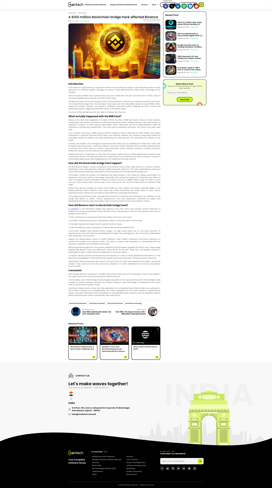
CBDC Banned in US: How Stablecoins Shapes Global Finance (189, 58)
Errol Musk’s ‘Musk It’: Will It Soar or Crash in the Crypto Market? (188, 70)
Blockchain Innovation (115, 303)
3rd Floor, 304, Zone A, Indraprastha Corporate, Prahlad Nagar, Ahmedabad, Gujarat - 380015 (101, 409)
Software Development (136, 465)
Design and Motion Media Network (123, 5)
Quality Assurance (134, 471)
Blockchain (83, 13)
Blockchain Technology (134, 303)
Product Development (135, 462)
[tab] (71, 396)
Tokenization (97, 471)
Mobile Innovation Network (95, 5)
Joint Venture (132, 459)
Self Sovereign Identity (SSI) (104, 468)
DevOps (129, 456)
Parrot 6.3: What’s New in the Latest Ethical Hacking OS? (189, 23)
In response (73, 209)
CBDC (94, 474)
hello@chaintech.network (84, 414)
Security (144, 5)
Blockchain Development (78, 303)
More (154, 5)
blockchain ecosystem (97, 303)
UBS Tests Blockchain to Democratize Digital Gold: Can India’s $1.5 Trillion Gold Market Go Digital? (190, 37)
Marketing (130, 468)
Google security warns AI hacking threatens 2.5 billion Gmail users (189, 47)
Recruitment (131, 474)
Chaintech (72, 13)
